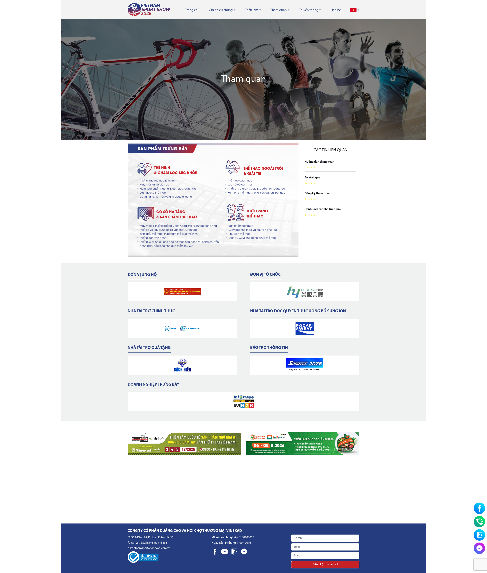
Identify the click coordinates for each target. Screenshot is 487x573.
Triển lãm (251, 10)
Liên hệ (335, 10)
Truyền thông (308, 10)
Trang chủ (192, 10)
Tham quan (278, 10)
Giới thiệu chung (221, 10)
